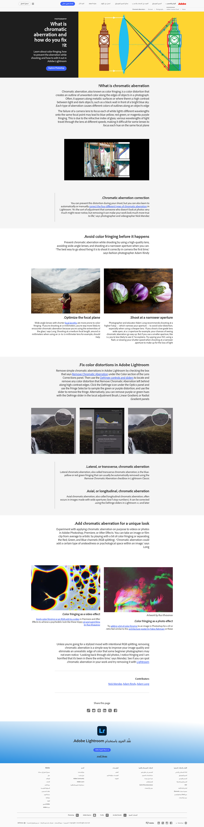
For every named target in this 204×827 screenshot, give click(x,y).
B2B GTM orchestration (146, 785)
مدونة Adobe (46, 807)
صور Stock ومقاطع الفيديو (180, 795)
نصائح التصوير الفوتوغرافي (121, 4)
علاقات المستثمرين (46, 791)
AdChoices (21, 823)
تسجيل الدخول (24, 4)
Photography (159, 10)
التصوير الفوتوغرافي (157, 4)
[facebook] (171, 823)
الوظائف (48, 779)
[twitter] (163, 823)
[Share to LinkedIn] (104, 710)
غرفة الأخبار (47, 785)
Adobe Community (78, 779)
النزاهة (48, 801)
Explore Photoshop (56, 68)
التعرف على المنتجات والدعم (141, 4)
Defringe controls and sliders (116, 378)
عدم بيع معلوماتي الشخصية (33, 823)
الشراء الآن (81, 4)
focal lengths (71, 323)
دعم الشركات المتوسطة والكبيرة (77, 785)
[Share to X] (110, 710)
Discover (150, 10)
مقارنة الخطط (92, 4)
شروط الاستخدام (58, 823)
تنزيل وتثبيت (81, 776)
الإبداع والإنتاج (150, 782)
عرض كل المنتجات (183, 798)
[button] (33, 4)
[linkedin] (158, 823)
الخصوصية (66, 823)
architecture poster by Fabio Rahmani (147, 629)
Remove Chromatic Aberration (90, 375)
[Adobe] (182, 3)
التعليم (117, 772)
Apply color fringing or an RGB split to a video (57, 619)
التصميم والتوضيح (183, 779)
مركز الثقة (48, 798)
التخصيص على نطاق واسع (147, 772)
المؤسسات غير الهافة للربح (112, 776)
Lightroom (143, 662)
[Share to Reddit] (93, 710)
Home (184, 10)
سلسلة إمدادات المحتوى (147, 776)
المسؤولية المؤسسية (45, 788)
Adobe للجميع (46, 804)
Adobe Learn (80, 782)
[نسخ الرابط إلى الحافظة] (88, 710)
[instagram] (167, 823)
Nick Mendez (115, 684)
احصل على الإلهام (105, 4)
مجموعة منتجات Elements (180, 791)
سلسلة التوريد (47, 795)
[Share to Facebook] (115, 710)
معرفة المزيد (102, 756)
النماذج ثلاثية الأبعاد (182, 788)
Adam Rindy (129, 684)
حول (49, 776)
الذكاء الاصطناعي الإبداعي (181, 772)
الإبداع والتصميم (171, 4)
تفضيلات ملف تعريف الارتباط (47, 823)
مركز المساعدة (81, 772)
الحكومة (116, 779)
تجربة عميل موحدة (148, 779)
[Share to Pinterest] (99, 710)
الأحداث (48, 782)
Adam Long (143, 684)
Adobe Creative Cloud (173, 10)
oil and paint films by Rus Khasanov (91, 624)
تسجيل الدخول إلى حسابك (44, 772)
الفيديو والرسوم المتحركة (182, 782)
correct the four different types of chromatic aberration (118, 207)
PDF (186, 785)
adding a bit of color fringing (124, 626)
